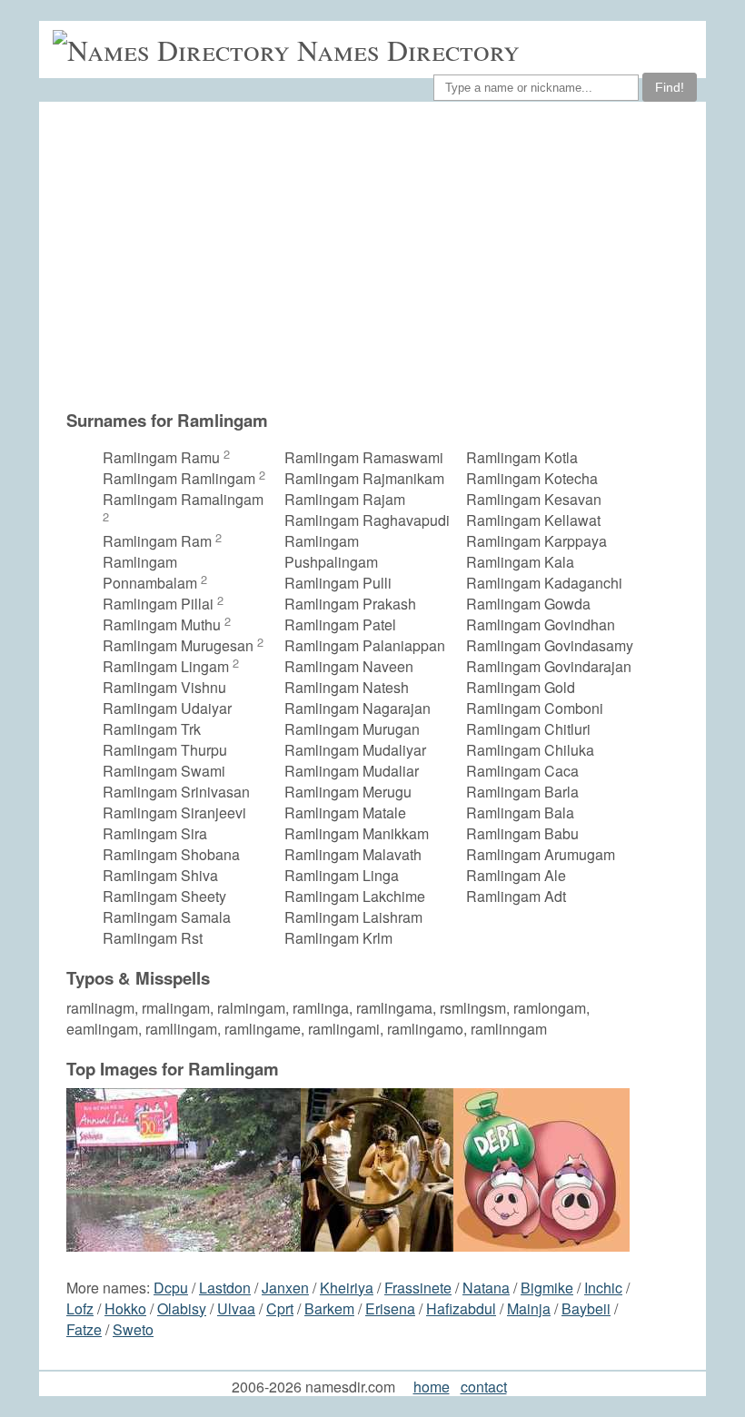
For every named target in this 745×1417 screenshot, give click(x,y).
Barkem (329, 1308)
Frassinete (418, 1287)
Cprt (279, 1308)
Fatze (84, 1329)
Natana (486, 1287)
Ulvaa (236, 1308)
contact (484, 1386)
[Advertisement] (350, 264)
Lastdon (225, 1287)
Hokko (125, 1308)
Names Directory (408, 49)
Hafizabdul (461, 1308)
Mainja (529, 1308)
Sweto (133, 1329)
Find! (669, 87)
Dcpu (171, 1287)
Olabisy (181, 1308)
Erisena (390, 1308)
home (431, 1386)
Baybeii (586, 1308)
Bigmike (547, 1287)
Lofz (80, 1308)
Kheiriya (346, 1287)
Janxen (285, 1287)
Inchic (603, 1287)
